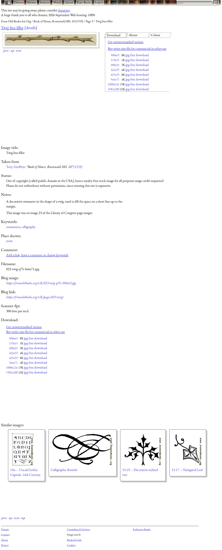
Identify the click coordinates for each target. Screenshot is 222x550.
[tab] (115, 35)
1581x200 (113, 89)
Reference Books (141, 529)
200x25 (115, 65)
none (9, 241)
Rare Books (84, 2)
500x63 (115, 55)
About (69, 2)
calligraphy (28, 227)
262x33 (115, 70)
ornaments (13, 227)
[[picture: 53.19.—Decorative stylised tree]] (142, 449)
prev (6, 50)
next (18, 50)
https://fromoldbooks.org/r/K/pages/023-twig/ (35, 297)
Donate (19, 2)
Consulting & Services (78, 529)
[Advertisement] (131, 119)
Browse (31, 2)
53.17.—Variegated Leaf (187, 470)
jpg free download (137, 55)
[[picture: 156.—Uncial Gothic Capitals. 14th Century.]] (26, 449)
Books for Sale (74, 540)
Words (57, 2)
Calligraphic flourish (64, 470)
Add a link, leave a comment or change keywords (37, 255)
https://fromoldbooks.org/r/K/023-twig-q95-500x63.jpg (41, 283)
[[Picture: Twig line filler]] (50, 40)
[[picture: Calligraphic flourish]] (82, 449)
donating (64, 10)
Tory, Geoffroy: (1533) (44, 166)
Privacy (5, 545)
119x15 (115, 60)
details (31, 27)
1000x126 (113, 84)
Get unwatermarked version (125, 42)
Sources (45, 2)
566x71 (115, 79)
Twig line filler (12, 27)
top (23, 518)
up (12, 50)
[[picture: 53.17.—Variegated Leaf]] (188, 449)
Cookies (71, 545)
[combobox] (194, 3)
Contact (5, 534)
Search (99, 2)
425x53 (115, 75)
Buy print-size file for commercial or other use (137, 48)
